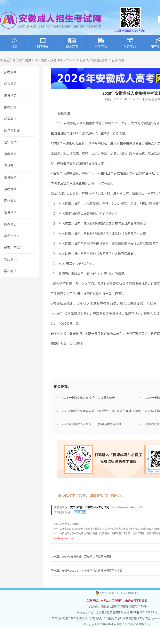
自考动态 (10, 154)
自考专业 (10, 189)
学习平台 (130, 46)
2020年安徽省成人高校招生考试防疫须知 (87, 556)
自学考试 (101, 46)
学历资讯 (10, 259)
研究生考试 (12, 247)
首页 (14, 46)
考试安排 (10, 165)
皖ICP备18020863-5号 (143, 612)
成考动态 (56, 60)
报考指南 (10, 107)
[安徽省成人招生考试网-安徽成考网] (50, 31)
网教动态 (10, 224)
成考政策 (10, 119)
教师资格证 (12, 236)
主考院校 (10, 177)
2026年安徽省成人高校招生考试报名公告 (88, 397)
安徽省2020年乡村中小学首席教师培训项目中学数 (92, 570)
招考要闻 (43, 46)
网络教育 (10, 200)
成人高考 (72, 46)
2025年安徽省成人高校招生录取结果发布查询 (91, 424)
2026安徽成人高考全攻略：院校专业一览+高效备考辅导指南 (101, 411)
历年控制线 (12, 130)
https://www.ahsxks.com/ (126, 507)
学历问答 (10, 271)
